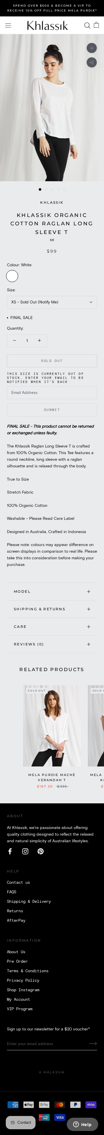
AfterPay (16, 920)
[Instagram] (25, 851)
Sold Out (52, 361)
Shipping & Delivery (29, 901)
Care (20, 626)
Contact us (18, 882)
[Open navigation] (8, 25)
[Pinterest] (41, 851)
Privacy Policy (23, 980)
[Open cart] (96, 25)
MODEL (22, 591)
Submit (52, 410)
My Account (18, 999)
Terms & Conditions (28, 971)
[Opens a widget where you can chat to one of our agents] (82, 1125)
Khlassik (52, 202)
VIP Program (19, 1009)
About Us (16, 952)
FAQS (11, 892)
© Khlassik (52, 1072)
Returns (15, 911)
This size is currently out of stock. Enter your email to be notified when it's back (45, 378)
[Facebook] (10, 851)
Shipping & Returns (39, 609)
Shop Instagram (23, 990)
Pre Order (17, 961)
